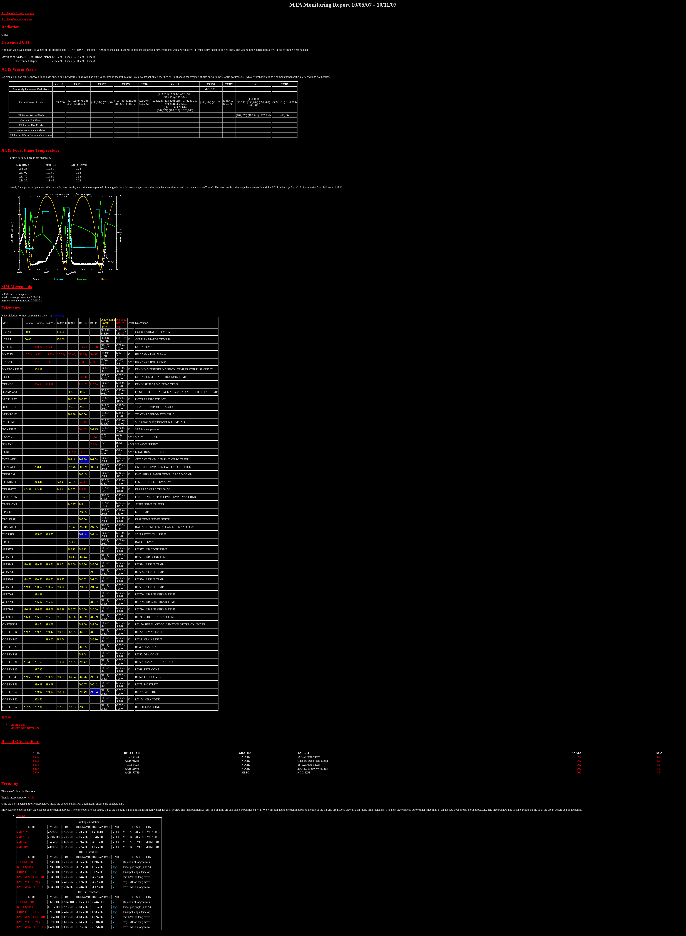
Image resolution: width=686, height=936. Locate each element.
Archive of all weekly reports (17, 13)
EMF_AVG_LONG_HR (31, 921)
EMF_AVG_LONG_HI (30, 881)
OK (579, 756)
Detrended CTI (15, 42)
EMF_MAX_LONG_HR (31, 926)
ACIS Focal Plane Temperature (30, 150)
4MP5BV (22, 846)
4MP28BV (23, 836)
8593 (36, 760)
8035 (36, 756)
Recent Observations (20, 741)
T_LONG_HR (25, 901)
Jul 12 (31, 797)
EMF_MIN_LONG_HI (30, 876)
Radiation (10, 27)
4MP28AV (23, 831)
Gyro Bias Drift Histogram (24, 727)
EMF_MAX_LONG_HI (31, 886)
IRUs (6, 717)
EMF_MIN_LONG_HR (31, 916)
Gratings (20, 815)
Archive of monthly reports (16, 19)
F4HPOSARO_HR (28, 911)
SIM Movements (16, 286)
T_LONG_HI (25, 861)
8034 (36, 764)
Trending (9, 784)
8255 (36, 768)
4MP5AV (22, 841)
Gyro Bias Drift (17, 724)
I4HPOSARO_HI (27, 866)
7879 (36, 772)
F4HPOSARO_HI (27, 871)
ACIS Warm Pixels (18, 69)
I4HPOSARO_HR (28, 906)
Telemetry (10, 308)
